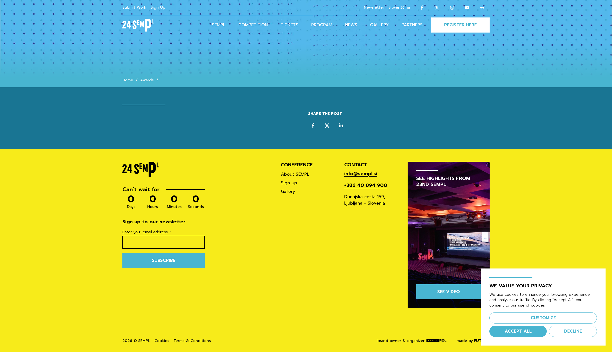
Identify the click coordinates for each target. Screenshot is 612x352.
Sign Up (158, 7)
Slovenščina (399, 7)
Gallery (379, 25)
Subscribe (163, 260)
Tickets (289, 25)
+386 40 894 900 (365, 185)
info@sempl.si (360, 173)
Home (127, 80)
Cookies (161, 341)
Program (321, 25)
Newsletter (374, 7)
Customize (543, 317)
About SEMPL (295, 174)
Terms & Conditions (192, 341)
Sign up (289, 182)
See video (448, 291)
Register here (460, 25)
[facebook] (313, 125)
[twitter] (327, 125)
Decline (573, 331)
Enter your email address (146, 232)
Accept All (518, 331)
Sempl (218, 25)
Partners (412, 25)
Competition (253, 25)
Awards (147, 80)
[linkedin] (341, 125)
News (351, 25)
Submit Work (134, 7)
